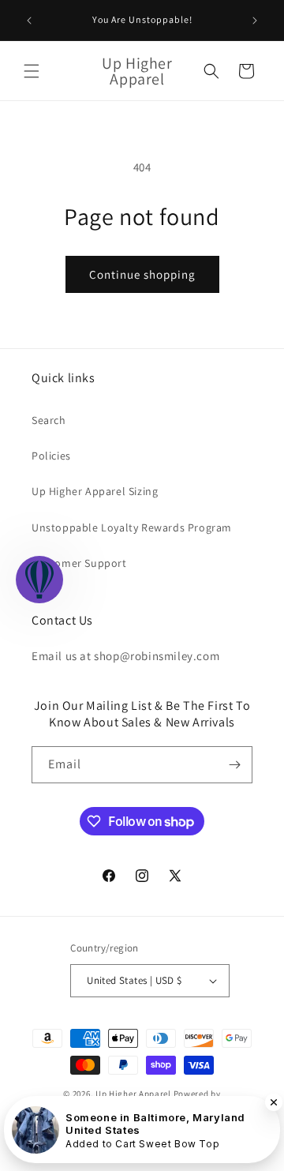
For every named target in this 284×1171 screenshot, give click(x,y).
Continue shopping (142, 274)
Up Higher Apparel (133, 1093)
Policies (51, 456)
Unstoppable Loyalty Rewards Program (132, 527)
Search (49, 420)
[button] (31, 71)
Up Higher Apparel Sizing (95, 491)
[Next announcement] (254, 20)
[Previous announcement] (29, 20)
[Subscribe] (234, 764)
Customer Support (79, 563)
